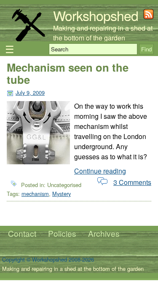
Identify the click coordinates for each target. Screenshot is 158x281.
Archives (104, 233)
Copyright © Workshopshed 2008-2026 (48, 259)
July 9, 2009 (30, 92)
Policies (62, 233)
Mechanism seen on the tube (68, 73)
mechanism (35, 194)
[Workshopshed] (28, 40)
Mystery (61, 194)
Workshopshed (95, 15)
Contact (22, 233)
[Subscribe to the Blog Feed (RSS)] (148, 16)
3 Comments (132, 182)
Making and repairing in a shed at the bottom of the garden (103, 33)
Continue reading (100, 171)
